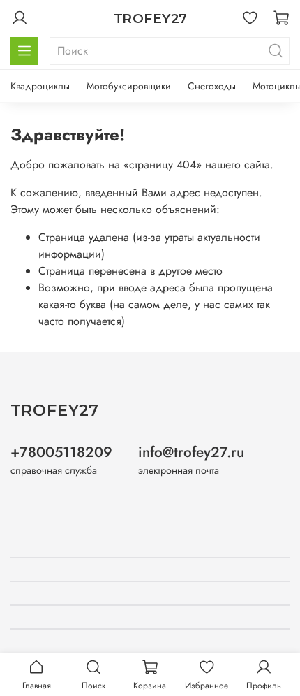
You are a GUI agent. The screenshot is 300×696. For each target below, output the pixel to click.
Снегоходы (212, 86)
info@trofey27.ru (191, 452)
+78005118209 (61, 452)
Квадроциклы (40, 86)
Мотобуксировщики (129, 86)
